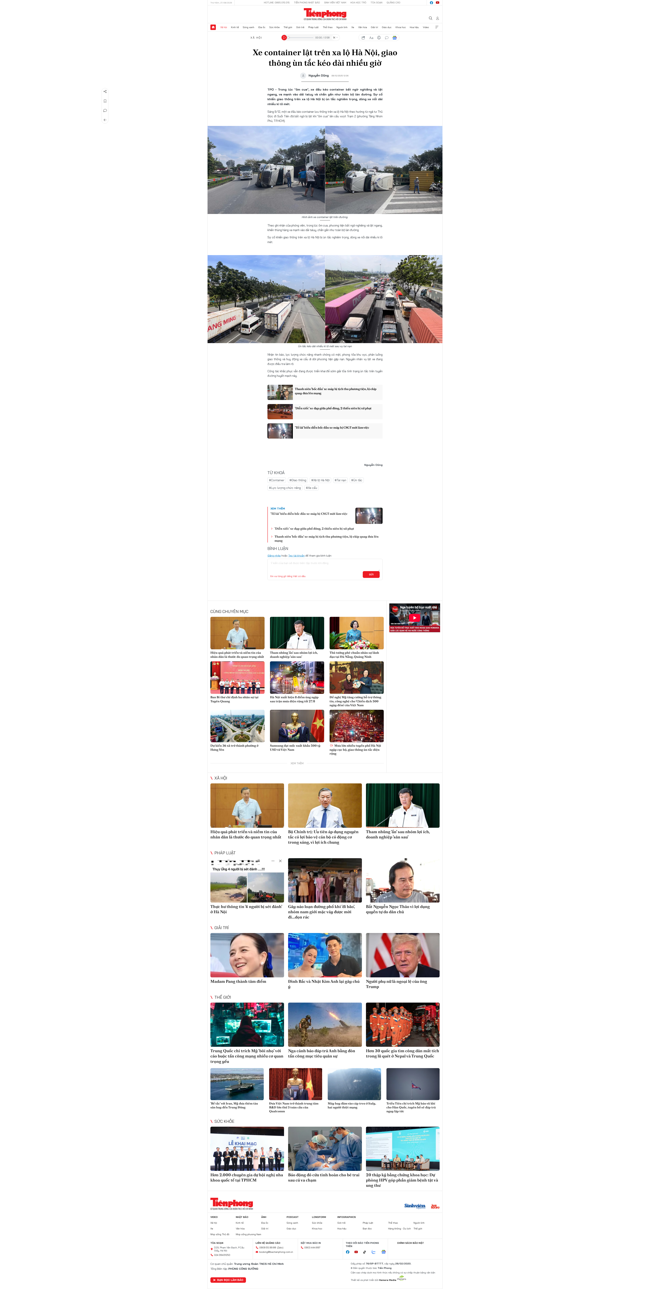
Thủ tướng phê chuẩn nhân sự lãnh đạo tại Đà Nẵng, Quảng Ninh (354, 654)
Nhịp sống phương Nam (248, 1234)
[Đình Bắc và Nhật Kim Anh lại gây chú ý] (325, 955)
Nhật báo (242, 1217)
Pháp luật (313, 27)
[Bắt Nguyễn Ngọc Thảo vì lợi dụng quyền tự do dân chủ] (403, 880)
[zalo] (375, 1252)
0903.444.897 (312, 1247)
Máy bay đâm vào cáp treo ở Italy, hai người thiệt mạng (352, 1105)
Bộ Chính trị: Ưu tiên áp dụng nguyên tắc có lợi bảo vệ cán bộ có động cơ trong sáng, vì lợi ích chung (323, 837)
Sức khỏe (274, 27)
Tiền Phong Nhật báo (307, 2)
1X (334, 37)
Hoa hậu (414, 27)
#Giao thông (297, 480)
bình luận (386, 37)
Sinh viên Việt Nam (335, 2)
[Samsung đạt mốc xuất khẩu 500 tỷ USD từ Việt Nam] (297, 726)
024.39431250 (222, 1254)
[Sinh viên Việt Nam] (415, 1207)
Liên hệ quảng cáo (268, 1242)
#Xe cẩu (311, 488)
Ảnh (263, 1217)
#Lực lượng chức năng (285, 488)
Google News (394, 37)
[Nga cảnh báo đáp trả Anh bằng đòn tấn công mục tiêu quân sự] (325, 1025)
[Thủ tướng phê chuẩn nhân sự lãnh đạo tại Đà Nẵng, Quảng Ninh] (357, 633)
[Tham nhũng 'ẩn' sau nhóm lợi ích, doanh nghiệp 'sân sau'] (297, 633)
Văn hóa (362, 27)
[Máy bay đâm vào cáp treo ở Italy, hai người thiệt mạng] (354, 1084)
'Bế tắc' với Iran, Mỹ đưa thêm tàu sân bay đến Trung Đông (234, 1105)
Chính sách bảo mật (410, 1242)
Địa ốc (261, 27)
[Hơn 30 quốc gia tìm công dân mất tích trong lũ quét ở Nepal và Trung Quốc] (403, 1025)
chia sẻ (363, 37)
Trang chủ (213, 27)
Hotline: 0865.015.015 (277, 2)
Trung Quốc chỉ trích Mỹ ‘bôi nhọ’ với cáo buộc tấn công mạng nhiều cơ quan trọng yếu (246, 1056)
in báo (379, 37)
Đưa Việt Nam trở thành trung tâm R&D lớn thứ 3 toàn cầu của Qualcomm (293, 1107)
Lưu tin (105, 101)
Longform (319, 1217)
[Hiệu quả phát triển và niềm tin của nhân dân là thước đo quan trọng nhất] (237, 633)
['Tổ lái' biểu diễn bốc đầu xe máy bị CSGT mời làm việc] (280, 431)
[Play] (284, 37)
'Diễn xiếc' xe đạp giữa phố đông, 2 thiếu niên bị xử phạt (333, 408)
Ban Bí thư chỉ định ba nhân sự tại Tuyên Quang (234, 699)
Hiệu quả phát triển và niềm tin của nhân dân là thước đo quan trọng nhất (237, 654)
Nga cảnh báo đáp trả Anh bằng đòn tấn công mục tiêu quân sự (321, 1053)
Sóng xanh (248, 27)
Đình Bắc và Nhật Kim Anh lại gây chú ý (324, 984)
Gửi (371, 574)
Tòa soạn (376, 2)
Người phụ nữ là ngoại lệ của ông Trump (396, 984)
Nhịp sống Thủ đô (219, 1234)
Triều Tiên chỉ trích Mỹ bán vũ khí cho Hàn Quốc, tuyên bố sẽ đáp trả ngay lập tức (411, 1107)
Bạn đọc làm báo (230, 1280)
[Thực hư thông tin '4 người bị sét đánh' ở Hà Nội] (247, 880)
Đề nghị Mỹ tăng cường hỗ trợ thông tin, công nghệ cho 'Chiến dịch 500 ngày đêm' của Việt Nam (355, 701)
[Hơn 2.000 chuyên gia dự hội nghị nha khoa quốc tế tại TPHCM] (247, 1149)
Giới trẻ (300, 27)
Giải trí (374, 27)
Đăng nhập (274, 555)
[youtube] (438, 2)
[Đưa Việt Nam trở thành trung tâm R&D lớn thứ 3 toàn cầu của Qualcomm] (295, 1084)
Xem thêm (437, 27)
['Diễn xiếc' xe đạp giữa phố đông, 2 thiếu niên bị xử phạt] (280, 411)
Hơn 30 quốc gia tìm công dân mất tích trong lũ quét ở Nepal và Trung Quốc (402, 1053)
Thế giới (288, 27)
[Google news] (385, 1252)
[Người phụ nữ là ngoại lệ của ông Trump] (403, 955)
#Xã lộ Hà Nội (320, 480)
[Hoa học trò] (435, 1207)
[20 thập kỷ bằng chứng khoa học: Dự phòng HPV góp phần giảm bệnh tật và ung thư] (403, 1149)
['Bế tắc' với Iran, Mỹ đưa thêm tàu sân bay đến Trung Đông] (237, 1084)
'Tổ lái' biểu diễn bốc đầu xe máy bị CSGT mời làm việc (332, 427)
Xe (352, 27)
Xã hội (223, 27)
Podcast (293, 1217)
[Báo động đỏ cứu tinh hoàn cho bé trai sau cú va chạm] (325, 1149)
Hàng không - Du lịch (399, 1228)
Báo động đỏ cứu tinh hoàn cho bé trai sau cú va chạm (324, 1177)
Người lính (342, 27)
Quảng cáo (393, 2)
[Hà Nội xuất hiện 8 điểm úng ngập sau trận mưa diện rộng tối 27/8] (297, 677)
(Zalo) (280, 1247)
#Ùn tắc (356, 480)
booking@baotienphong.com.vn (276, 1251)
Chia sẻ (105, 91)
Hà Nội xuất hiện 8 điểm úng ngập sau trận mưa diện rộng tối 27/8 (294, 699)
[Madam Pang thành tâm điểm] (247, 955)
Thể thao (328, 27)
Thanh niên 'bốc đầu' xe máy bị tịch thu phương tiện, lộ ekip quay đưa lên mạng (335, 391)
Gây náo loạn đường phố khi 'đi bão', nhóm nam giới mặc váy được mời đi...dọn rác (321, 912)
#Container (276, 480)
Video (426, 27)
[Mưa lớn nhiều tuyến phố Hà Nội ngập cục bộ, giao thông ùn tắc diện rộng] (357, 726)
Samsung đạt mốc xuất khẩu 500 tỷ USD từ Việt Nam (295, 747)
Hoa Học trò (358, 2)
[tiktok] (366, 1252)
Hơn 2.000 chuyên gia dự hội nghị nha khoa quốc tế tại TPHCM (246, 1177)
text (371, 37)
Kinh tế (235, 27)
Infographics (346, 1217)
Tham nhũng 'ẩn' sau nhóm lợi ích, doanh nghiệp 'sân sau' (294, 654)
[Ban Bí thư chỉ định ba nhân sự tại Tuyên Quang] (237, 677)
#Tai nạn (340, 480)
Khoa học (401, 27)
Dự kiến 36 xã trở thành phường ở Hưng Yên (234, 747)
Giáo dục (387, 27)
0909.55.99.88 (267, 1247)
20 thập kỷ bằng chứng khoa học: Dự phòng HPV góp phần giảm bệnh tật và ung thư (402, 1180)
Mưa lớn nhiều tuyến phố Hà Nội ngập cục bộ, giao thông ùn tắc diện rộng (355, 749)
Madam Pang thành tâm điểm (238, 981)
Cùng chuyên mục (229, 611)
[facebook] (431, 2)
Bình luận (105, 110)
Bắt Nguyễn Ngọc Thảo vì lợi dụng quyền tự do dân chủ (398, 909)
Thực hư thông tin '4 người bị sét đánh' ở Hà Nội (246, 909)
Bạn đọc (367, 1228)
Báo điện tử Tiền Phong (325, 14)
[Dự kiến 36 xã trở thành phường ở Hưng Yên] (237, 726)
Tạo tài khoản (296, 555)
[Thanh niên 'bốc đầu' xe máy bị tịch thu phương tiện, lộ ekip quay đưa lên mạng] (280, 392)
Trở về (105, 120)
